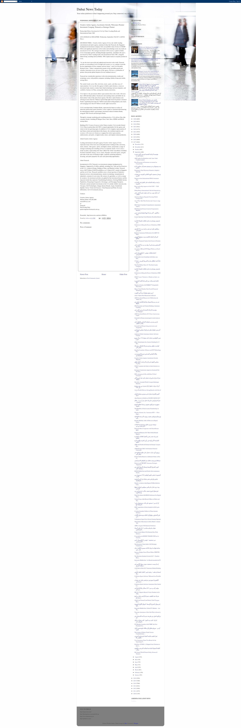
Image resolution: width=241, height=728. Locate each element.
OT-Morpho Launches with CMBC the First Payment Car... (146, 625)
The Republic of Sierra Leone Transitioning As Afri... (147, 409)
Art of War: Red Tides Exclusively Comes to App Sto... (147, 201)
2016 (134, 678)
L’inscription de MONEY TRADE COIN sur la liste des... (147, 536)
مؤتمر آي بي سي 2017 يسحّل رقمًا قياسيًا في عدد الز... (147, 589)
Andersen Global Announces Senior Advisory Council (146, 334)
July (136, 659)
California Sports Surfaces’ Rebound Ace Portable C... (148, 577)
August (137, 657)
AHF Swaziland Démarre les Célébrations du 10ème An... (146, 298)
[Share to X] (106, 218)
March (137, 670)
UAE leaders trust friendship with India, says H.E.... (146, 257)
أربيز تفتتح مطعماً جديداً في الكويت (144, 293)
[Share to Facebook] (108, 218)
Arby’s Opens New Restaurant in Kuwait (145, 295)
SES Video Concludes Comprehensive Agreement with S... (148, 205)
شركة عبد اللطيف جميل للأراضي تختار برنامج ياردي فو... (147, 597)
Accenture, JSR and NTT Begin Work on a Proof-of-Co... (147, 249)
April (136, 667)
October (137, 149)
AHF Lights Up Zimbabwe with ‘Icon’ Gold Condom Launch (146, 159)
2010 (134, 693)
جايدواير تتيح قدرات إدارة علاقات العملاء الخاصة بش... (147, 221)
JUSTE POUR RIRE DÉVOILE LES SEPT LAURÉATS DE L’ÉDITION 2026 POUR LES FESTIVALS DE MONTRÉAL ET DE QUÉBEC (145, 60)
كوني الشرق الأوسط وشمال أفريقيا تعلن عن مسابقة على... (147, 467)
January (137, 675)
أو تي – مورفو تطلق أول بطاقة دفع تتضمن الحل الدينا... (147, 629)
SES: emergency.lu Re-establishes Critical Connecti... (145, 374)
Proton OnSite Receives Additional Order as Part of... (147, 457)
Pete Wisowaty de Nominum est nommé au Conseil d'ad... (146, 163)
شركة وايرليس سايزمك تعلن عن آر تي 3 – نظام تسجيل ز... (147, 401)
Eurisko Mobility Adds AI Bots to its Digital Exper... (146, 421)
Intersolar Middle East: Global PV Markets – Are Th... (147, 609)
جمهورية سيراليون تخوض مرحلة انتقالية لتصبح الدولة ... (147, 405)
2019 (134, 137)
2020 (134, 134)
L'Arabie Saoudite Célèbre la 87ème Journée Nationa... (146, 512)
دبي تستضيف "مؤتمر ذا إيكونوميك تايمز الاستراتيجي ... (145, 540)
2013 (134, 686)
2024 (134, 124)
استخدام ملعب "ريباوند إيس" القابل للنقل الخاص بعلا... (148, 572)
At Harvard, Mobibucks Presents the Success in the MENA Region (148, 47)
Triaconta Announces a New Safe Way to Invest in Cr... (148, 613)
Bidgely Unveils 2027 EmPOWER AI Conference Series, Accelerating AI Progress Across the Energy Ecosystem (149, 72)
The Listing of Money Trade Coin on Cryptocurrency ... (144, 633)
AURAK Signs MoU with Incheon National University (146, 449)
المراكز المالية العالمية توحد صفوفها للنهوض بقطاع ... (146, 237)
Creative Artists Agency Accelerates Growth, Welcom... (146, 358)
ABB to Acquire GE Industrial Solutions (145, 526)
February (137, 672)
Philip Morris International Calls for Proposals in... (148, 190)
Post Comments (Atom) (93, 278)
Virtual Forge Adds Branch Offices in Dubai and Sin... (147, 499)
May (136, 665)
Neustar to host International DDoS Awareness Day (147, 179)
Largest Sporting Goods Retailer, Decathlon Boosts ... (148, 217)
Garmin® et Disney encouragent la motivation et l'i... (147, 318)
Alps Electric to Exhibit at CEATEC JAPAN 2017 (147, 398)
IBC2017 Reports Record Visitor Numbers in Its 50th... (147, 593)
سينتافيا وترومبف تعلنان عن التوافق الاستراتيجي (147, 460)
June (136, 662)
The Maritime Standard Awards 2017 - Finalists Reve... (147, 556)
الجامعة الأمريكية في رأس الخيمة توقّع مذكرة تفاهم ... (147, 441)
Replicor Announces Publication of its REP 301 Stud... (147, 233)
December (138, 144)
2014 (134, 683)
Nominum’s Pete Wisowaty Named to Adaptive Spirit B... (147, 171)
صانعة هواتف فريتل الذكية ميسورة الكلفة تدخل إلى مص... (147, 548)
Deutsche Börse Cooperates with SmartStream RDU (147, 429)
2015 (134, 681)
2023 (134, 127)
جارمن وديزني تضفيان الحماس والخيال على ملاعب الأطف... (146, 322)
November (138, 147)
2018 (134, 139)
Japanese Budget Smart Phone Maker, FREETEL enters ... (147, 553)
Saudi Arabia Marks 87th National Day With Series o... (146, 532)
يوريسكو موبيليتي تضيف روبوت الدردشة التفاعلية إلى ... (148, 417)
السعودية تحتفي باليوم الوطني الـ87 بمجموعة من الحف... (148, 475)
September (138, 152)
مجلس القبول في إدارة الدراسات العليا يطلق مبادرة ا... (147, 362)
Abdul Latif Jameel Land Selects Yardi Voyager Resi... (147, 601)
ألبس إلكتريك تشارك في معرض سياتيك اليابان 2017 (147, 394)
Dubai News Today (89, 9)
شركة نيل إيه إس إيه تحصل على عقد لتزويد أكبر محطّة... (147, 378)
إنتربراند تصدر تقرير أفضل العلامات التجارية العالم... (146, 437)
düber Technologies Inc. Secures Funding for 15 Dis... (147, 342)
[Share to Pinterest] (110, 218)
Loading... (134, 32)
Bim (126, 723)
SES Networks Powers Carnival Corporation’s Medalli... (147, 209)
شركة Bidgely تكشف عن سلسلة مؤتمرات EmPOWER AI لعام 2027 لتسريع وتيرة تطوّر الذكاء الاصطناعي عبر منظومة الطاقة (150, 102)
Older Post (123, 274)
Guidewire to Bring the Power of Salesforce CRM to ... (147, 225)
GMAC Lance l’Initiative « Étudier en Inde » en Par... (147, 277)
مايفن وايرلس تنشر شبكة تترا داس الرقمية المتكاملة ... (146, 479)
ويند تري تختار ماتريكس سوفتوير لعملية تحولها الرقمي (147, 487)
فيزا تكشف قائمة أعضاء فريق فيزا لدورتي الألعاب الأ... (146, 637)
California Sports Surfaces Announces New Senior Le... (148, 585)
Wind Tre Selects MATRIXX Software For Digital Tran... (148, 495)
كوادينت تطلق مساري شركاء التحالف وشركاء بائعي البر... (147, 346)
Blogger (136, 723)
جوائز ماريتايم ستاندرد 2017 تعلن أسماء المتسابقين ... (145, 528)
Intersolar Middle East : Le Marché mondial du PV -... (148, 561)
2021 (134, 132)
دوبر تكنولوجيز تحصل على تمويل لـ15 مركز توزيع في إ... (148, 338)
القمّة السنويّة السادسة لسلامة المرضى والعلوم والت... (147, 649)
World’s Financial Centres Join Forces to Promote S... (147, 241)
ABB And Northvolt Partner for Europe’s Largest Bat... (147, 445)
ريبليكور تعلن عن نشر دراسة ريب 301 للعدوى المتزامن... (147, 229)
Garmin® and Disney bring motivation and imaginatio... (146, 326)
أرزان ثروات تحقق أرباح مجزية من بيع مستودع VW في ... (147, 386)
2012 (134, 688)
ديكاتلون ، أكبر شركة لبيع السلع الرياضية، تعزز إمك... (147, 213)
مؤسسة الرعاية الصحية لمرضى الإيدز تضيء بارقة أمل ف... (146, 155)
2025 (134, 121)
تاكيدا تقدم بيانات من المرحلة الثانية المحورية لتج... (147, 281)
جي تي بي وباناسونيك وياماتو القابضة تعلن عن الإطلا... (147, 302)
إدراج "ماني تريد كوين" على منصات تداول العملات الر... (146, 621)
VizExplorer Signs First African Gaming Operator (148, 519)
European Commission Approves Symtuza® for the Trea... (147, 370)
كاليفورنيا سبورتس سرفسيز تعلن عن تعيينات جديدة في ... (147, 580)
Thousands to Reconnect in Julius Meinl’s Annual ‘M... (147, 522)
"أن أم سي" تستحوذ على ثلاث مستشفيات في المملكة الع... (147, 504)
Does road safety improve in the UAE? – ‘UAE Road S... (147, 187)
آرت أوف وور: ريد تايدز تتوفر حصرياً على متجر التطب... (147, 193)
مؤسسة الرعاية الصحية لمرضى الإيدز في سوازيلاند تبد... (146, 310)
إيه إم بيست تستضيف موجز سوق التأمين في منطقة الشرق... (147, 564)
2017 (134, 142)
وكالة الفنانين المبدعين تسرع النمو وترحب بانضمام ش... (146, 354)
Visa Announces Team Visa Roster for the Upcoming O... (145, 641)
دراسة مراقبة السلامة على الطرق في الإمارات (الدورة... (147, 183)
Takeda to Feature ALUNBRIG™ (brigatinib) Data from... (146, 285)
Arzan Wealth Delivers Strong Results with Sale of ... (148, 390)
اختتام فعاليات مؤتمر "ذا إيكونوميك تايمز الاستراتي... (145, 253)
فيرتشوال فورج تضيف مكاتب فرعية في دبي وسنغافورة (146, 491)
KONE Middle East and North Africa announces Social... (147, 471)
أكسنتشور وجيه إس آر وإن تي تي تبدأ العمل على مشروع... (147, 245)
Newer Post (84, 274)
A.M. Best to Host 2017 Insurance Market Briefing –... (148, 569)
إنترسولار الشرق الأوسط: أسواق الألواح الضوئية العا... (147, 605)
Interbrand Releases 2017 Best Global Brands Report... (146, 433)
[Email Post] (99, 218)
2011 (134, 691)
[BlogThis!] (104, 218)
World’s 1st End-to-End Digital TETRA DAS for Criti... (147, 483)
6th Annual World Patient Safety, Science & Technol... (146, 653)
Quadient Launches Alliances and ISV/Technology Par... (148, 350)
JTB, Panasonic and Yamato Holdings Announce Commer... (147, 306)
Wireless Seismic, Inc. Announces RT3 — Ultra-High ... (147, 413)
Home (104, 274)
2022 (134, 129)
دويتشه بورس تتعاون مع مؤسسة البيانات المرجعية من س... (145, 425)
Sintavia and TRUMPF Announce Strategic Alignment (146, 463)
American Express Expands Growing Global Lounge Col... (146, 197)
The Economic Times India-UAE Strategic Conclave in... (146, 544)
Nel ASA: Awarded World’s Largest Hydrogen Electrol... (147, 382)
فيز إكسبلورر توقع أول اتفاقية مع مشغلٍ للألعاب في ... (147, 515)
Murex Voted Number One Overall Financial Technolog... (146, 289)
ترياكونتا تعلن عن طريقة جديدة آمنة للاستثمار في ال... (148, 617)
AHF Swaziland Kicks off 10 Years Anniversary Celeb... (147, 314)
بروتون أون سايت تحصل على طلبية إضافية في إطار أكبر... (147, 453)
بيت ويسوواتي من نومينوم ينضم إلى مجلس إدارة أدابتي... (148, 167)
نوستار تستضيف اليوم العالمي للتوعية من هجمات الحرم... (148, 175)
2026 (134, 119)
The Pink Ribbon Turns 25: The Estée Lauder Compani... (146, 265)
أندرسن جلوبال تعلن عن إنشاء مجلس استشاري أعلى (147, 330)
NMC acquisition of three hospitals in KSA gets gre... (147, 507)
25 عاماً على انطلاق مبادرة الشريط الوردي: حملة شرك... (148, 261)
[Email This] (103, 218)
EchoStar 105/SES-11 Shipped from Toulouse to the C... (147, 645)
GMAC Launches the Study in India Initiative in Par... (147, 366)
